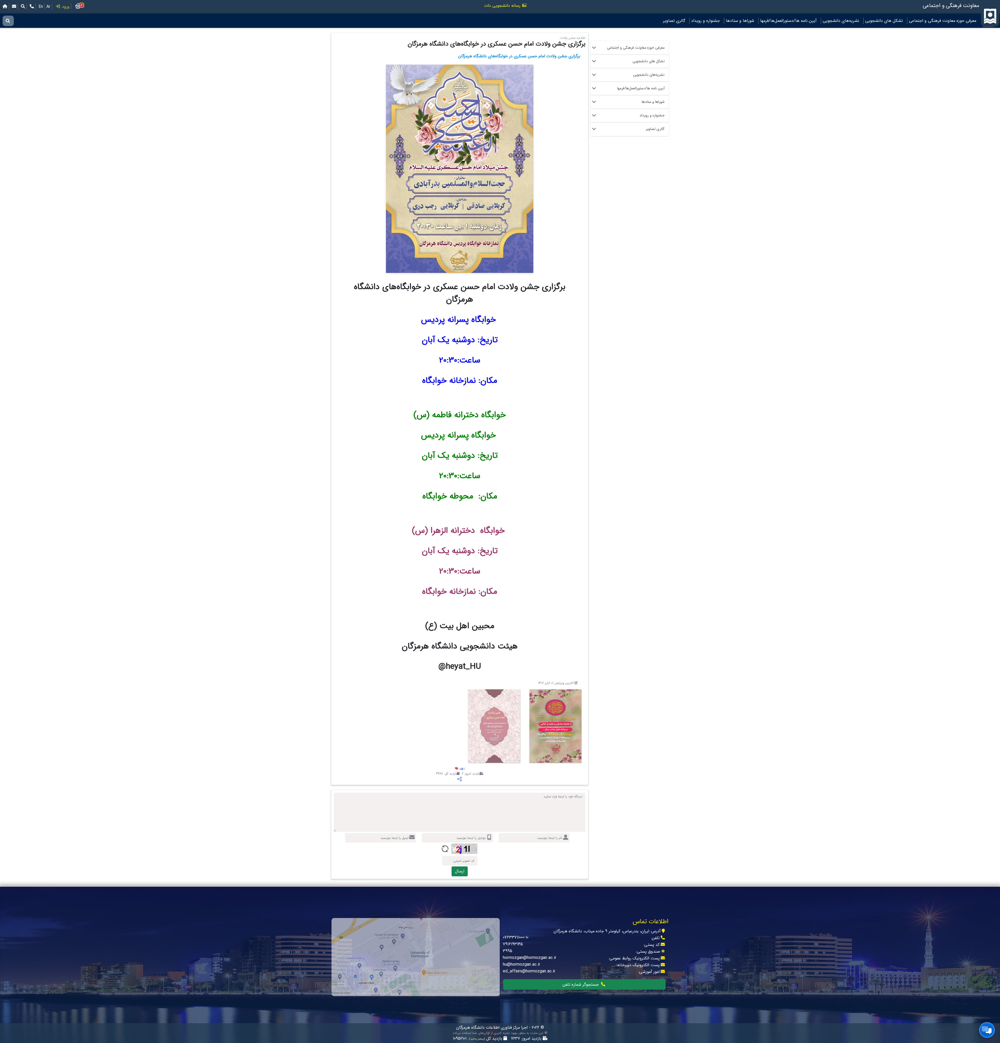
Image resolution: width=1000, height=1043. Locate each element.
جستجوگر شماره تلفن (581, 984)
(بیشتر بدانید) (476, 1039)
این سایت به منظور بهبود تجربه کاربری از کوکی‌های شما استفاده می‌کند (498, 1033)
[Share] (459, 779)
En (41, 6)
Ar (48, 6)
